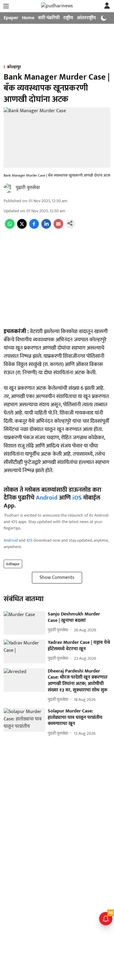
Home (28, 18)
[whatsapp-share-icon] (10, 227)
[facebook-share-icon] (34, 227)
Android (46, 498)
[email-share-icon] (58, 227)
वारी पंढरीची (49, 18)
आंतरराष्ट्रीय (86, 18)
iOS (77, 498)
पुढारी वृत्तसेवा (28, 188)
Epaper (11, 18)
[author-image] (8, 188)
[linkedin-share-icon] (46, 227)
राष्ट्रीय (68, 18)
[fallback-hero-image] (24, 623)
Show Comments (57, 577)
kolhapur (12, 564)
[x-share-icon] (22, 227)
